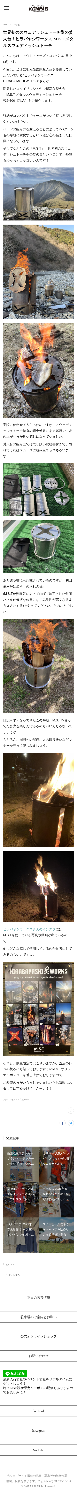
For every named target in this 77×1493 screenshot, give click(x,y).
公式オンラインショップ (39, 1336)
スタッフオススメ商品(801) (16, 1099)
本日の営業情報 (38, 1297)
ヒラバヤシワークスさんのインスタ (29, 929)
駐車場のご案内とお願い (39, 1317)
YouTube (38, 1450)
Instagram (38, 1430)
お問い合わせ (38, 1356)
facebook (38, 1411)
